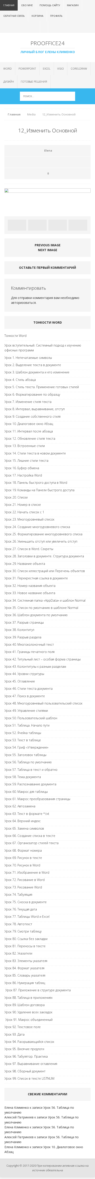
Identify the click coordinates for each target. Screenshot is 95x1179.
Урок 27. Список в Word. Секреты (28, 549)
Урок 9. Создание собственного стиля (32, 416)
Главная (8, 5)
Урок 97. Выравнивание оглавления (30, 1064)
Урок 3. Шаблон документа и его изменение (36, 372)
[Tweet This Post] (37, 225)
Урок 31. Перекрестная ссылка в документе (36, 578)
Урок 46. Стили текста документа (28, 688)
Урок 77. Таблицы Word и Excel (26, 916)
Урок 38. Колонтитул (19, 630)
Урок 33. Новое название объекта (29, 593)
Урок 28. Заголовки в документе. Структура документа (44, 556)
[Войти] (43, 27)
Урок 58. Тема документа (22, 777)
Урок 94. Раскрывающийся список (29, 1042)
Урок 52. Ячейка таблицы (22, 733)
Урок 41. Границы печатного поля (29, 652)
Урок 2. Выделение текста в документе (32, 365)
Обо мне (27, 5)
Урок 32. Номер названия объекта (29, 586)
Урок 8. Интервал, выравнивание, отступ (34, 409)
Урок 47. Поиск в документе (24, 696)
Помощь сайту (50, 5)
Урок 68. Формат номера (23, 850)
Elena (48, 150)
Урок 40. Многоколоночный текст (29, 644)
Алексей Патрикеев (19, 1117)
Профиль (56, 15)
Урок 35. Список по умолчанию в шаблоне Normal (41, 608)
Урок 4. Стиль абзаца (20, 380)
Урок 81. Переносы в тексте (25, 946)
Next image (47, 250)
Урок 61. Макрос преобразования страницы (37, 799)
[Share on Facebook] (17, 225)
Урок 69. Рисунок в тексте (23, 858)
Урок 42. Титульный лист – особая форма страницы (42, 659)
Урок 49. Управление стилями (26, 710)
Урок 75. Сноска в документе (25, 902)
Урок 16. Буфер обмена (21, 468)
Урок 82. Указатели (18, 953)
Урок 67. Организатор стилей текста (31, 843)
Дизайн (8, 81)
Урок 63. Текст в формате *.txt (26, 814)
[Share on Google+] (77, 225)
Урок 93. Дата (14, 1034)
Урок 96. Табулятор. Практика (26, 1056)
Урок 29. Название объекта (24, 564)
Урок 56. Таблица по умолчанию (28, 762)
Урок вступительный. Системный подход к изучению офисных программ (42, 347)
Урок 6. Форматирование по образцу (32, 394)
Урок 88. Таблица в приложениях (28, 997)
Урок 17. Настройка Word (23, 475)
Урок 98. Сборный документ (25, 1071)
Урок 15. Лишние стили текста (26, 460)
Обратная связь (14, 15)
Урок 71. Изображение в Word (26, 872)
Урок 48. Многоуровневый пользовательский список (43, 703)
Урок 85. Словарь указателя (24, 975)
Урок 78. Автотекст (18, 924)
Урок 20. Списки (16, 497)
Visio (60, 68)
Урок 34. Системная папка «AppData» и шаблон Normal (45, 600)
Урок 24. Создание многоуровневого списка (37, 527)
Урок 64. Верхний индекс (22, 821)
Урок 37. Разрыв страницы (24, 622)
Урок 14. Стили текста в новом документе (35, 453)
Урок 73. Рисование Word (23, 887)
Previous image (48, 245)
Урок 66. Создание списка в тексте (29, 836)
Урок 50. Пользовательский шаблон (30, 718)
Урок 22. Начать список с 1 (24, 512)
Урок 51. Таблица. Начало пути (26, 725)
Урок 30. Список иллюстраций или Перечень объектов (44, 571)
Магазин (73, 5)
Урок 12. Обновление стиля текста (29, 438)
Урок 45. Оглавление (19, 681)
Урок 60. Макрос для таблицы (26, 792)
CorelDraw (79, 68)
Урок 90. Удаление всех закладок (28, 1012)
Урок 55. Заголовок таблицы (25, 755)
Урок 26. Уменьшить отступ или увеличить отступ (40, 541)
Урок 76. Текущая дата (20, 909)
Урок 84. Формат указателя (24, 968)
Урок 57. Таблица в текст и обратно (30, 769)
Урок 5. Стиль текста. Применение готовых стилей (41, 387)
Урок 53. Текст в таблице (22, 740)
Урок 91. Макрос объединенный (28, 1020)
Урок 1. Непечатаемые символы (28, 358)
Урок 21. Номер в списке (22, 504)
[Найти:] (47, 96)
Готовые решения (34, 81)
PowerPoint (27, 68)
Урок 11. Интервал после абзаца (28, 431)
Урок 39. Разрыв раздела (22, 637)
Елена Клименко (16, 1107)
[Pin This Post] (57, 225)
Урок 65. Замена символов (24, 828)
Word (7, 68)
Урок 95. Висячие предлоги (24, 1049)
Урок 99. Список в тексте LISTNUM (29, 1078)
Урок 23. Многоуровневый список (29, 519)
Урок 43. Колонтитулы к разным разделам (35, 666)
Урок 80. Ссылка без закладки (26, 939)
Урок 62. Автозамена (19, 806)
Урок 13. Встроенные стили (24, 446)
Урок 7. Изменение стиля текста (27, 402)
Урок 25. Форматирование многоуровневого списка (43, 534)
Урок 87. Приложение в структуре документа (37, 990)
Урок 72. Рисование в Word (24, 880)
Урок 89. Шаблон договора (24, 1005)
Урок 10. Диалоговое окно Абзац (28, 424)
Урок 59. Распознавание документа (30, 784)
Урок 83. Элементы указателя (25, 961)
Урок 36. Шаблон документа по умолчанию (36, 615)
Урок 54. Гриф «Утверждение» (26, 747)
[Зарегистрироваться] (51, 27)
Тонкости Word (15, 336)
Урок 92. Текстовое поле (22, 1027)
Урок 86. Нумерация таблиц (24, 983)
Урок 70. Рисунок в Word (22, 865)
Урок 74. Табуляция (18, 894)
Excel (46, 68)
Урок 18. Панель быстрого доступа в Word (35, 482)
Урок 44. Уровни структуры (24, 674)
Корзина (37, 15)
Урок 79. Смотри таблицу (23, 931)
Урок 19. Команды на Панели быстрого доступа (39, 490)
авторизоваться (23, 302)
